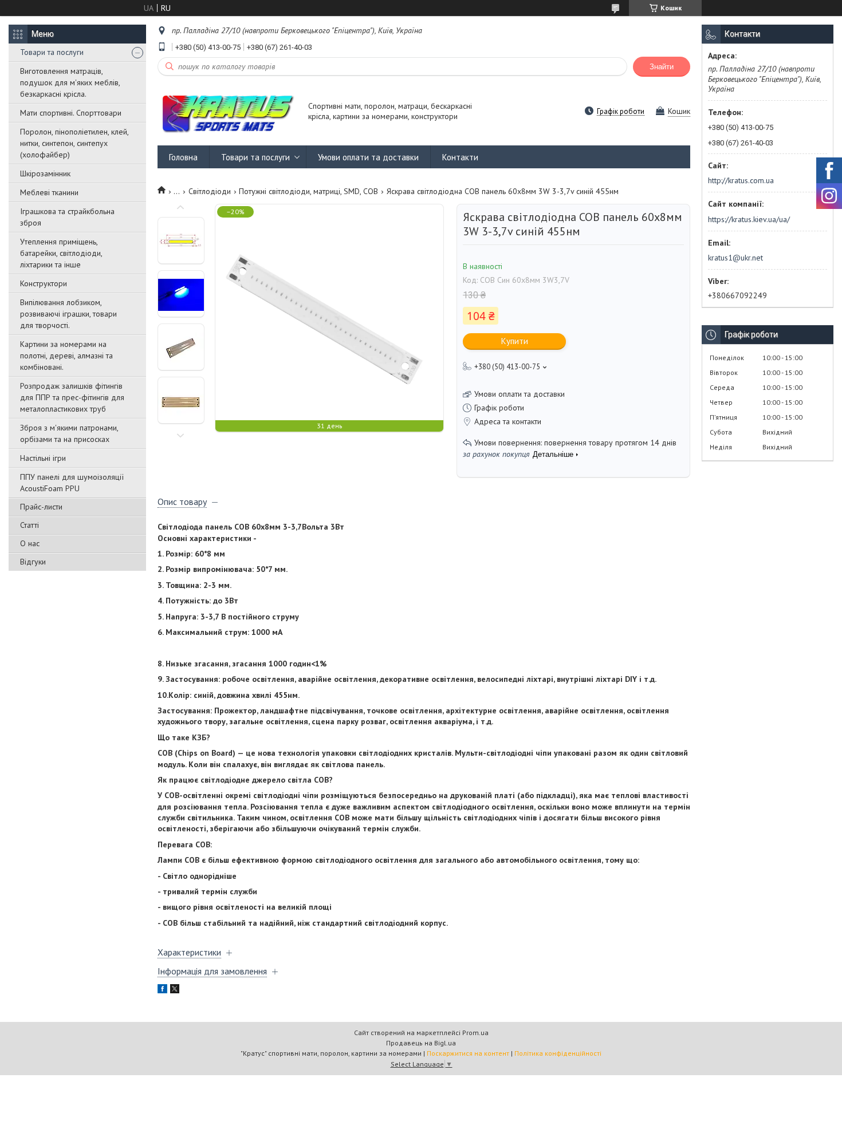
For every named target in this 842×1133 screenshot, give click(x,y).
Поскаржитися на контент (468, 1053)
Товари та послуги (52, 52)
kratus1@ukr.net (735, 257)
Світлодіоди (209, 191)
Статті (29, 525)
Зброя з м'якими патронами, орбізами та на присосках (69, 433)
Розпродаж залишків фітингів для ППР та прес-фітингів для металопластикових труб (72, 397)
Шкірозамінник (45, 173)
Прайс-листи (41, 507)
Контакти (460, 157)
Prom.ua (475, 1032)
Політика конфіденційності (557, 1053)
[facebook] (162, 990)
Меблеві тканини (49, 192)
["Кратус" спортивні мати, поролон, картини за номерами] (227, 112)
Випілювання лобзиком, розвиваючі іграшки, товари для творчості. (68, 313)
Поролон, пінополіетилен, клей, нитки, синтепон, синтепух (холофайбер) (74, 143)
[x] (174, 990)
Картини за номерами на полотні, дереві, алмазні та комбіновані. (66, 355)
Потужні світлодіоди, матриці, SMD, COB (308, 191)
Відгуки (33, 561)
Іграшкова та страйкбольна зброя (67, 217)
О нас (30, 543)
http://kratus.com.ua (741, 180)
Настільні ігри (43, 458)
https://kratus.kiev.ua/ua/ (749, 219)
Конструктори (43, 283)
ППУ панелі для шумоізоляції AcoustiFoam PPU (72, 483)
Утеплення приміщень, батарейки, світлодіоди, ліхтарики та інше (61, 253)
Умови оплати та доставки (368, 157)
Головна (183, 157)
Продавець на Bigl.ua (421, 1043)
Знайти (662, 66)
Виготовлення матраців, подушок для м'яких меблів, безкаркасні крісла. (70, 82)
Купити (514, 340)
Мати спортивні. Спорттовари (70, 113)
